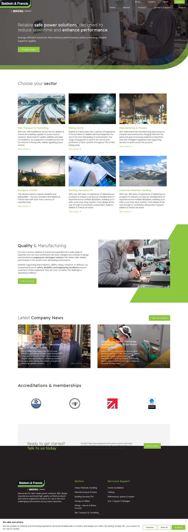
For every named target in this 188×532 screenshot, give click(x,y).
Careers (151, 2)
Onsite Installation (116, 488)
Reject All (164, 527)
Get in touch (152, 446)
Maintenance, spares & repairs (121, 496)
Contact (179, 2)
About (138, 2)
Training (111, 492)
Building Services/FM (81, 190)
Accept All (178, 527)
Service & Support (162, 7)
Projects (182, 7)
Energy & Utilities (27, 190)
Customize (150, 527)
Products (142, 7)
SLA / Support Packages (119, 501)
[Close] (185, 520)
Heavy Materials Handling (86, 488)
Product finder (28, 49)
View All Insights (159, 318)
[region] (94, 525)
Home (112, 7)
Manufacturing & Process (133, 127)
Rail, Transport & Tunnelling (33, 127)
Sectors (126, 7)
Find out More (27, 281)
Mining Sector (76, 127)
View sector (23, 149)
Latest (165, 2)
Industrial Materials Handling (135, 190)
